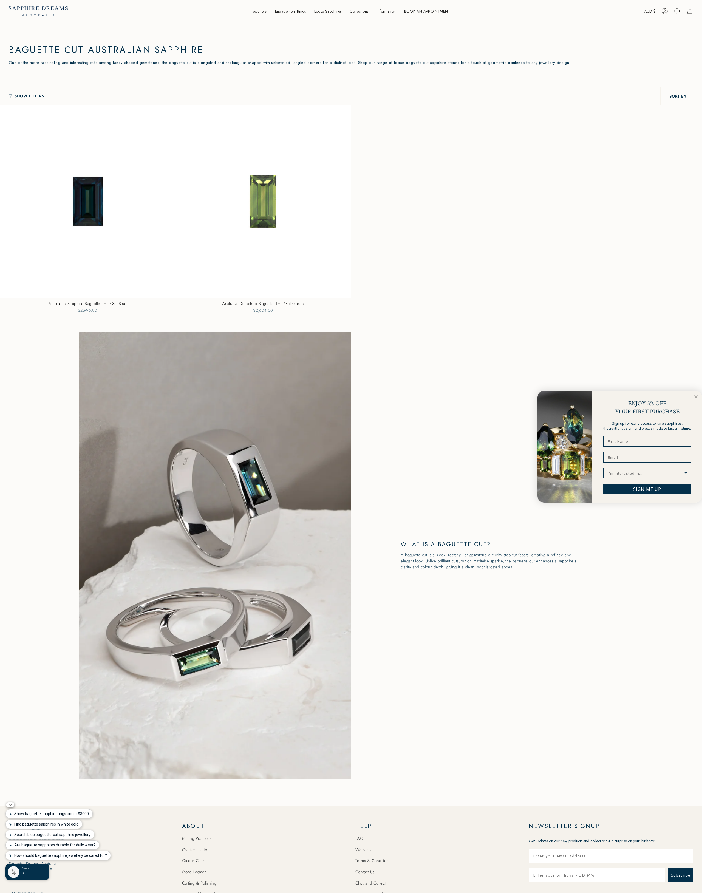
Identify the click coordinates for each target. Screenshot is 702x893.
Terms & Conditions (372, 861)
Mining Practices (196, 838)
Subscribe (680, 875)
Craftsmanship (194, 850)
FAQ (359, 838)
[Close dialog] (696, 396)
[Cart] (690, 11)
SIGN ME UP (647, 489)
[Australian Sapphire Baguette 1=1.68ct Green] (263, 201)
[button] (259, 11)
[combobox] (645, 473)
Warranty (363, 850)
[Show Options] (686, 473)
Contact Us (365, 872)
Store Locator (194, 872)
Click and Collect (370, 883)
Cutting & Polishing (199, 883)
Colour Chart (193, 861)
